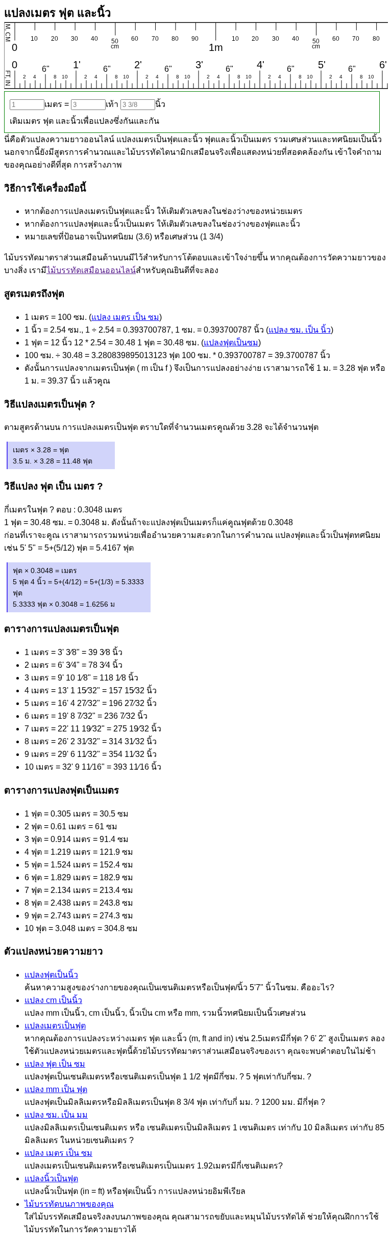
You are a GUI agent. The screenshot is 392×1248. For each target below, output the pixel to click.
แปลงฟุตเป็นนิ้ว (51, 974)
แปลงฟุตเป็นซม (231, 342)
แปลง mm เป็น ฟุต (55, 1089)
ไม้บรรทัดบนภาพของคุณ (69, 1204)
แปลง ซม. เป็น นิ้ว (299, 329)
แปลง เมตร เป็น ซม (125, 317)
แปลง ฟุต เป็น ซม (54, 1064)
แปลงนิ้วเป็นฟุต (51, 1178)
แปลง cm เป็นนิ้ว (53, 1000)
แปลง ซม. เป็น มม (56, 1114)
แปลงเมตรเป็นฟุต (55, 1025)
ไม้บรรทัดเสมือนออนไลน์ (91, 270)
